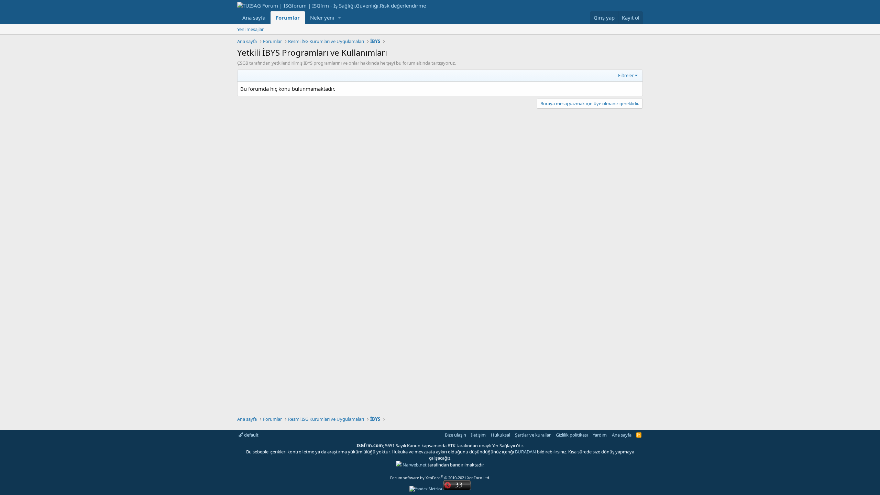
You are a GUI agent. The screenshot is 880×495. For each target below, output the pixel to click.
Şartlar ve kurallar (533, 435)
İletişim (478, 435)
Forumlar (288, 17)
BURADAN (525, 452)
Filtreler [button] (626, 75)
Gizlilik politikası (572, 435)
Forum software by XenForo (440, 477)
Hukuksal (500, 435)
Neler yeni (322, 17)
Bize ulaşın (455, 435)
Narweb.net (415, 465)
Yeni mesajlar (250, 29)
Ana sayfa (253, 17)
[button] (339, 17)
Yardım (600, 435)
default (250, 435)
